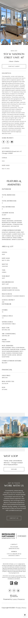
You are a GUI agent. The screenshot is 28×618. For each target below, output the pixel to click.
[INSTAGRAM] (14, 590)
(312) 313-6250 (14, 546)
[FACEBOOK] (9, 590)
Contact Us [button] (14, 518)
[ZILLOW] (18, 590)
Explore (14, 469)
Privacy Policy (21, 608)
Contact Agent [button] (14, 66)
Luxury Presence (18, 599)
